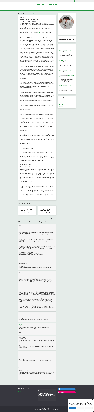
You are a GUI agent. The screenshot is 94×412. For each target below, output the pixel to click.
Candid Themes (57, 409)
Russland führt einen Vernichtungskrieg (45, 210)
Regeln (47, 9)
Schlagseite (22, 17)
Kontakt (50, 9)
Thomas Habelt (22, 313)
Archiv (62, 9)
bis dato (38, 32)
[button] (92, 399)
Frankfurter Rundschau (42, 390)
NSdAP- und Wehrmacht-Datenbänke (26, 210)
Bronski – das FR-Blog (47, 5)
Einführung (43, 9)
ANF (54, 9)
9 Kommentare (34, 21)
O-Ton (28, 24)
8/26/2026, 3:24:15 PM (51, 390)
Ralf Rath (21, 324)
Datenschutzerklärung (81, 410)
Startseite (32, 9)
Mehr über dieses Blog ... (69, 32)
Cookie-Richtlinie (75, 410)
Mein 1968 (58, 9)
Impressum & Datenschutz (23, 393)
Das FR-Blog (37, 9)
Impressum (86, 410)
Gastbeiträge (61, 104)
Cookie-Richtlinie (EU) (22, 394)
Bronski (29, 21)
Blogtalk (60, 100)
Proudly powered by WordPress (40, 409)
